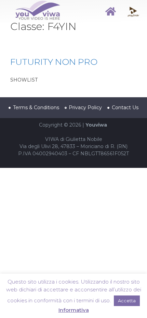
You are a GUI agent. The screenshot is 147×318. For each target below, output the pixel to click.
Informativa (73, 310)
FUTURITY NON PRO (53, 62)
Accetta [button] (127, 300)
